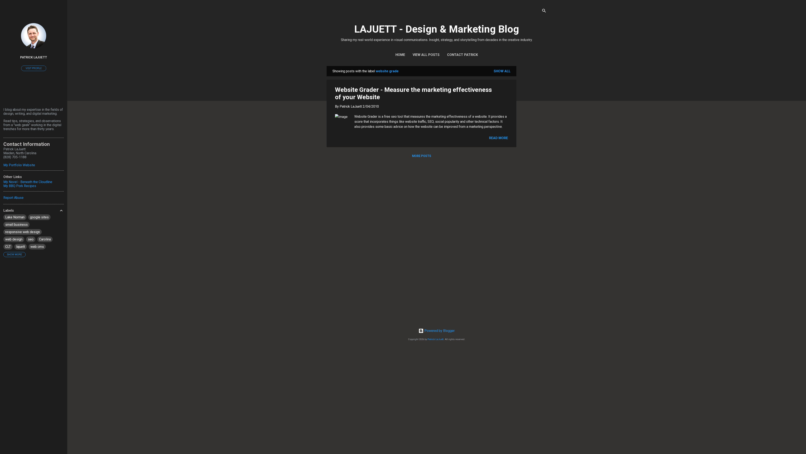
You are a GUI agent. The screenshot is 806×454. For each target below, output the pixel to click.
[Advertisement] (533, 129)
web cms (37, 247)
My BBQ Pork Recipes (19, 186)
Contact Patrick (462, 55)
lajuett (20, 247)
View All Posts (426, 55)
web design (13, 239)
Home (400, 55)
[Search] (544, 11)
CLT (8, 247)
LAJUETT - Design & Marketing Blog (436, 29)
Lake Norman (15, 217)
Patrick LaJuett (436, 339)
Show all (502, 71)
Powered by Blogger (439, 331)
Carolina (45, 239)
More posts (421, 156)
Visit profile (34, 68)
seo (31, 239)
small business (16, 225)
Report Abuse (13, 198)
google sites (39, 217)
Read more (498, 138)
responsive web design (22, 232)
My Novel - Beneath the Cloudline (27, 182)
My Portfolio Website (19, 165)
